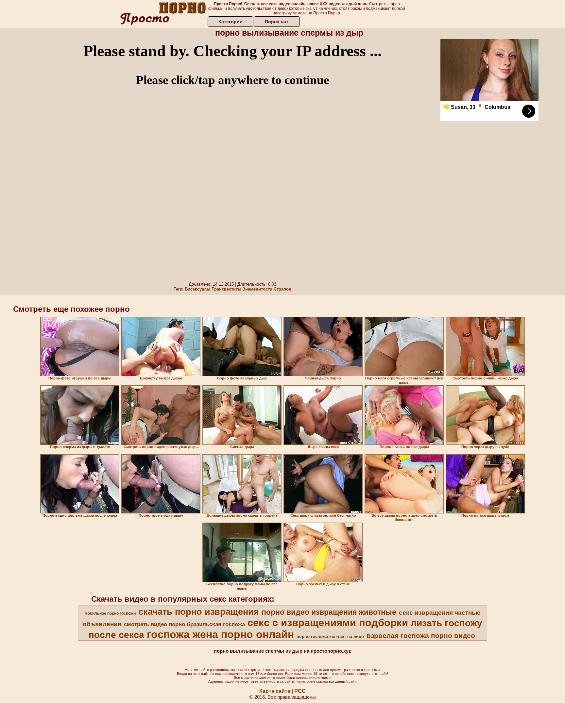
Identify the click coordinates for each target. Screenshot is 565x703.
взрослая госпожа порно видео (421, 636)
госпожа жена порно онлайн (220, 634)
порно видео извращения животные (329, 612)
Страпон (282, 289)
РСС (300, 691)
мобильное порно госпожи (110, 613)
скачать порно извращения (198, 612)
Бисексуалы (197, 289)
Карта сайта (274, 691)
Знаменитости (257, 289)
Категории (230, 21)
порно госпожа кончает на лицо (330, 636)
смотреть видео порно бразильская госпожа (184, 624)
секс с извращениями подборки (328, 622)
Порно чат (276, 21)
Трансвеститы (226, 289)
